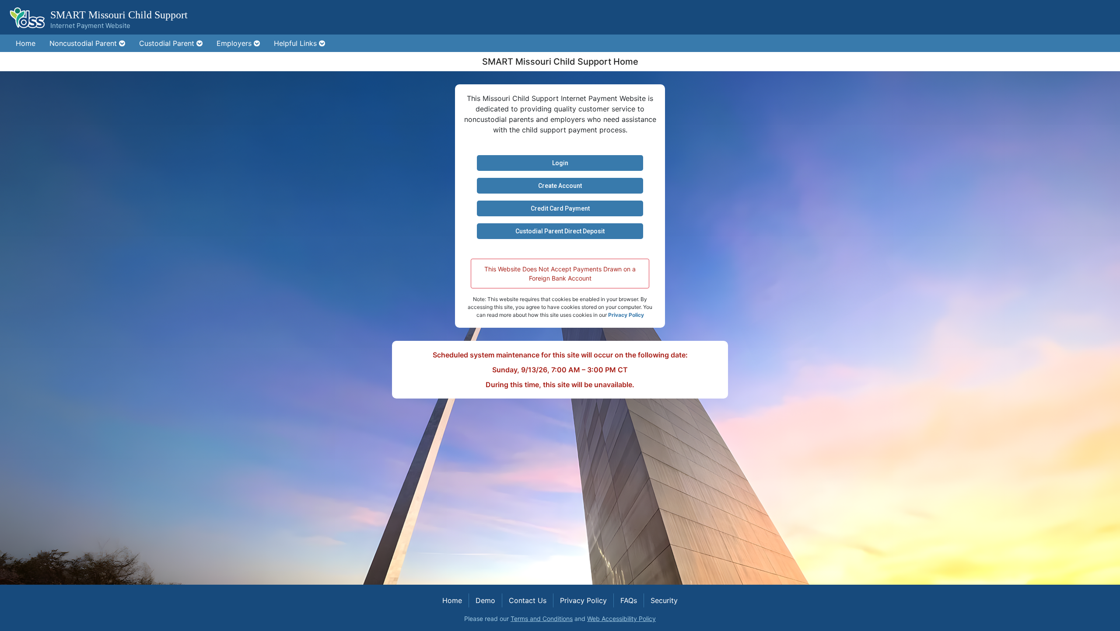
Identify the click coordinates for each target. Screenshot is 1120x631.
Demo (485, 600)
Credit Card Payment (560, 208)
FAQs (628, 600)
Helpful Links (296, 43)
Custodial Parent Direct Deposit (560, 231)
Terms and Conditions (542, 618)
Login (560, 162)
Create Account (560, 185)
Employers (235, 43)
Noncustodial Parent (84, 43)
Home (25, 43)
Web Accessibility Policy (621, 618)
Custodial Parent (167, 43)
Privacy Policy (626, 315)
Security (664, 600)
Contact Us (527, 600)
